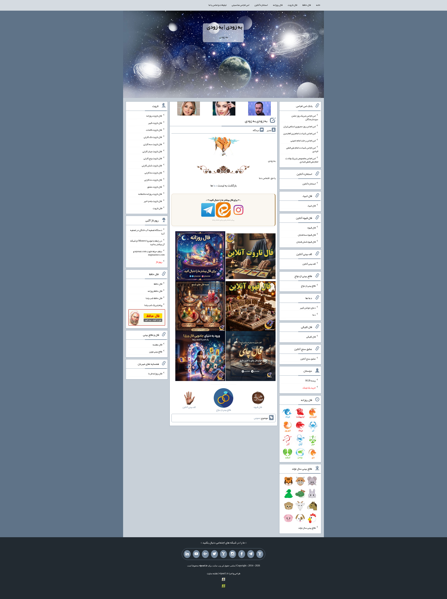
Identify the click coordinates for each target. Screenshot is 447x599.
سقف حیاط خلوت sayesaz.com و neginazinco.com (149, 253)
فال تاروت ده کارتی (153, 179)
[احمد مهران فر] (259, 109)
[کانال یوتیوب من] (196, 554)
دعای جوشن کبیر (308, 307)
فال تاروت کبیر (155, 122)
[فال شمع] (200, 306)
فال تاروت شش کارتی (152, 165)
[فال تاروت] (251, 256)
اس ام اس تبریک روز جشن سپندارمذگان (304, 117)
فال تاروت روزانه (154, 115)
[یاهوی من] (259, 554)
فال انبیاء (311, 205)
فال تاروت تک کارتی (153, 137)
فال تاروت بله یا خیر (153, 201)
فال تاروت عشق (154, 186)
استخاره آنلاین (261, 4)
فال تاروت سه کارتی (152, 144)
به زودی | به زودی (224, 26)
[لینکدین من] (187, 554)
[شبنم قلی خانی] (188, 109)
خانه (318, 4)
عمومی (257, 418)
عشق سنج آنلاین (308, 358)
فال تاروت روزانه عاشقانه (150, 193)
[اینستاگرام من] (232, 554)
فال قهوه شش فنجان (306, 241)
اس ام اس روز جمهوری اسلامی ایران (299, 126)
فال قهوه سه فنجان (307, 234)
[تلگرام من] (250, 554)
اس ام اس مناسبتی (240, 4)
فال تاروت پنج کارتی (153, 158)
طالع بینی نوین (155, 351)
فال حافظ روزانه (155, 291)
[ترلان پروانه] (224, 109)
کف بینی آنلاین (309, 263)
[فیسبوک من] (241, 554)
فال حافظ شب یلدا (154, 297)
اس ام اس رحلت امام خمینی (303, 140)
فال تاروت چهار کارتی (152, 151)
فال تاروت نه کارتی (153, 172)
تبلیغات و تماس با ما (217, 4)
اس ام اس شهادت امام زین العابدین (299, 133)
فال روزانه (278, 4)
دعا (215, 185)
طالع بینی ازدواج (308, 285)
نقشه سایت (212, 573)
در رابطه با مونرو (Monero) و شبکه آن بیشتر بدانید (147, 242)
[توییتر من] (214, 554)
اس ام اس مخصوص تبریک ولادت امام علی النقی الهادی (301, 160)
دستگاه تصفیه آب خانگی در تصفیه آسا (147, 232)
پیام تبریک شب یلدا (153, 305)
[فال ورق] (200, 356)
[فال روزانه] (200, 256)
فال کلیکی (311, 336)
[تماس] (223, 554)
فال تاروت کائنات (154, 129)
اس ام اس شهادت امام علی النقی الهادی (302, 149)
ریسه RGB (310, 380)
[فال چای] (251, 356)
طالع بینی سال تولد (307, 527)
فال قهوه (311, 227)
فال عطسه (157, 344)
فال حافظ (306, 4)
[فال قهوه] (251, 306)
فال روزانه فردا (155, 373)
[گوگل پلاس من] (205, 554)
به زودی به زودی (256, 120)
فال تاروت (292, 4)
